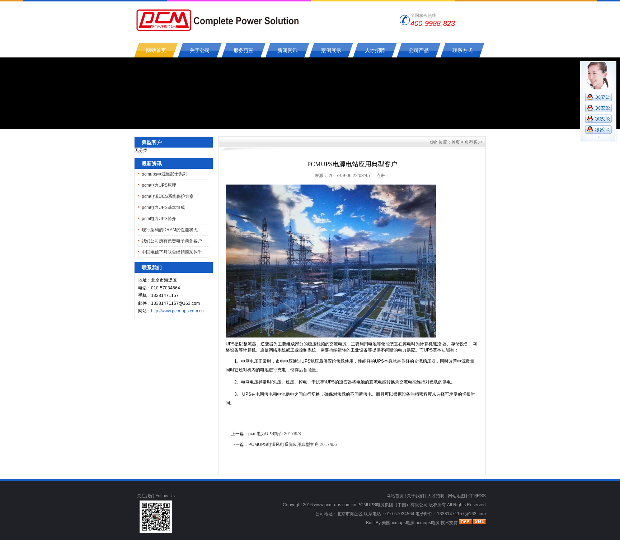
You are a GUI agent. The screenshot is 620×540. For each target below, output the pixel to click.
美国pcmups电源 (398, 522)
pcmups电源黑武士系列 (164, 174)
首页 (455, 142)
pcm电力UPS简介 (159, 218)
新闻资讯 (287, 50)
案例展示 (331, 50)
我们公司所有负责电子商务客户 (172, 240)
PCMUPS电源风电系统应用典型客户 (283, 444)
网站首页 (156, 50)
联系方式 (462, 50)
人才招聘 (375, 50)
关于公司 (200, 50)
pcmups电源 (427, 522)
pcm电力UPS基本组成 (163, 207)
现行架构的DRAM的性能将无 (170, 229)
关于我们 (415, 495)
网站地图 (456, 495)
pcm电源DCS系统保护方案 (168, 196)
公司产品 (419, 50)
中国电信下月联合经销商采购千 (172, 252)
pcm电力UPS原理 (159, 185)
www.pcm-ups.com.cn (335, 504)
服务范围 (244, 50)
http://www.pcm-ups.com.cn (177, 310)
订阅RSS (477, 495)
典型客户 (473, 142)
